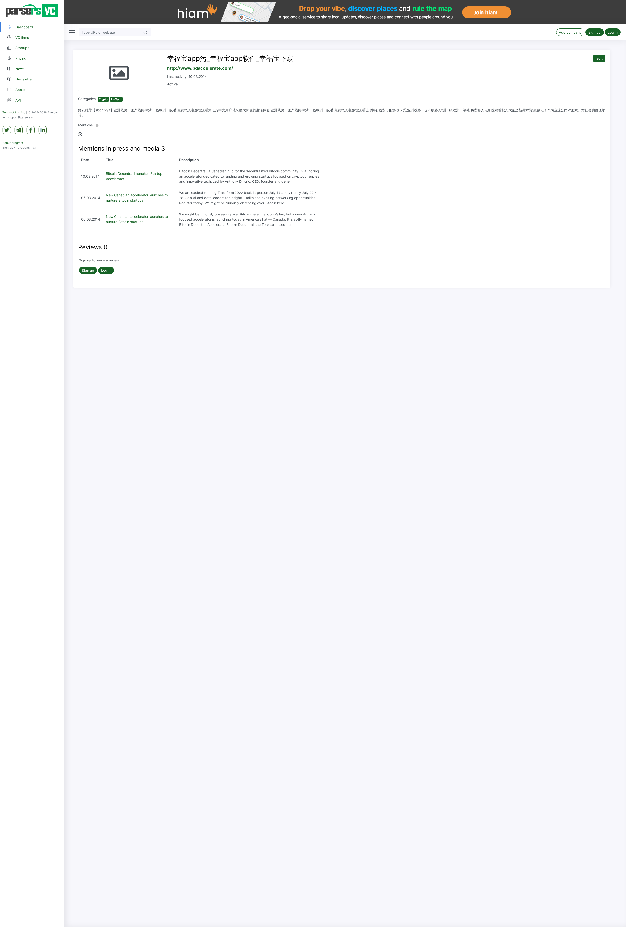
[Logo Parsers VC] (32, 11)
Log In (613, 32)
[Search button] (145, 32)
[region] (32, 463)
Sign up (594, 32)
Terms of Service (13, 112)
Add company (570, 32)
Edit (599, 58)
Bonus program (12, 143)
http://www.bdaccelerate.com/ (200, 68)
